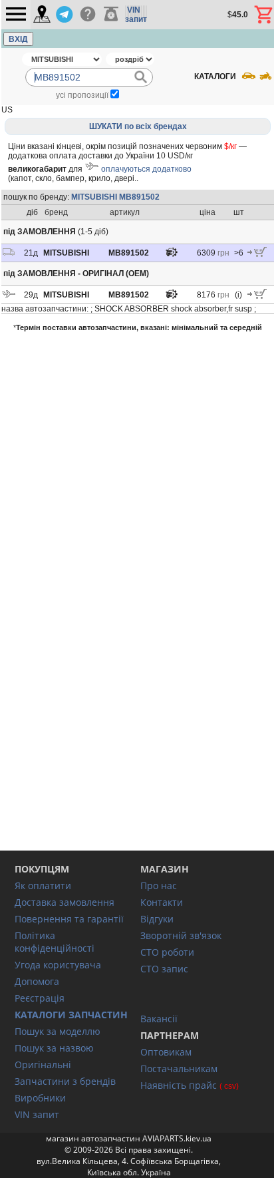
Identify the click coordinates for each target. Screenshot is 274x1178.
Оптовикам (166, 1052)
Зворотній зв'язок (180, 935)
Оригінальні (43, 1064)
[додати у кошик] (257, 254)
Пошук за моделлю (57, 1031)
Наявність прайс (178, 1085)
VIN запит (37, 1114)
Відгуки (157, 918)
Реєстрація (40, 998)
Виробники (40, 1097)
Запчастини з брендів (65, 1081)
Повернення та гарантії (69, 918)
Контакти (161, 902)
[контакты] (42, 15)
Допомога (37, 981)
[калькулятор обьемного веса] (111, 14)
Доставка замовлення (64, 902)
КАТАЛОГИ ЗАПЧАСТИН (71, 1014)
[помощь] (87, 14)
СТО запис (164, 968)
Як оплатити (43, 885)
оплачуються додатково (146, 169)
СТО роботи (167, 952)
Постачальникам (178, 1068)
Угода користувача (58, 964)
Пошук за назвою (54, 1048)
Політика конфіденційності (54, 941)
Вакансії (159, 1018)
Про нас (158, 885)
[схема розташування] (172, 255)
